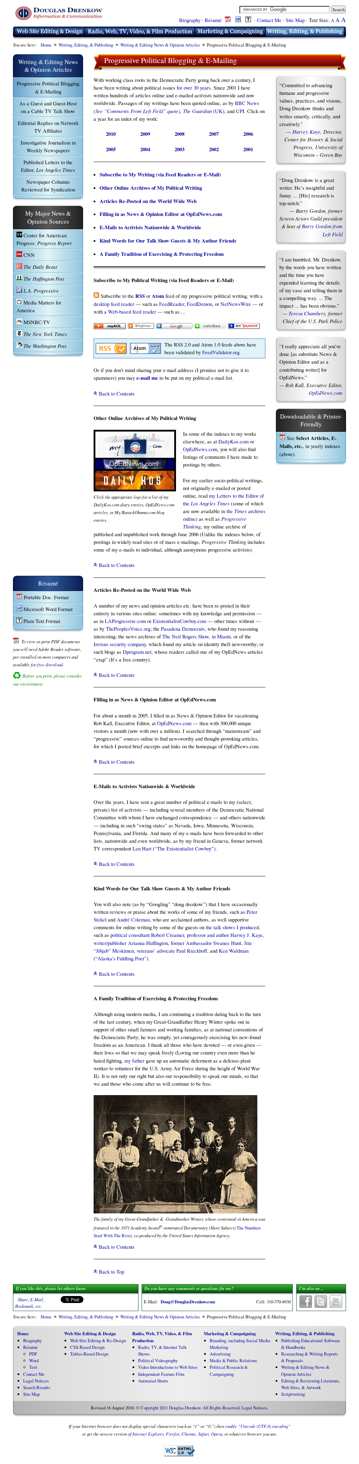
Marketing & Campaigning (230, 1333)
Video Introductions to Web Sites (167, 1367)
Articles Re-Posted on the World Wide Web (148, 201)
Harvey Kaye (306, 131)
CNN (28, 254)
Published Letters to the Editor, (48, 166)
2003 (179, 149)
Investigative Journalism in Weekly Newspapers (48, 146)
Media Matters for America (38, 306)
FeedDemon (199, 303)
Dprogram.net (137, 651)
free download (50, 664)
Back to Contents (117, 393)
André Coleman (133, 919)
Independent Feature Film (161, 1374)
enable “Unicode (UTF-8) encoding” (258, 1426)
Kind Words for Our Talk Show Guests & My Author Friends (168, 240)
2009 (145, 134)
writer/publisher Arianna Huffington (131, 942)
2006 (248, 134)
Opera (216, 1434)
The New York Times (44, 333)
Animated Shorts (153, 1381)
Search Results (36, 1387)
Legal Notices (36, 1381)
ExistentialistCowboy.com (179, 620)
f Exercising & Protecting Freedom (184, 254)
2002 (214, 149)
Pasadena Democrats (183, 628)
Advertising (220, 1354)
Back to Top (111, 1271)
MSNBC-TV (36, 321)
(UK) (218, 110)
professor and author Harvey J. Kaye (225, 934)
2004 (145, 149)
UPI (240, 110)
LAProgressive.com (125, 620)
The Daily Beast (39, 266)
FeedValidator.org (220, 352)
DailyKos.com (233, 441)
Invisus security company (120, 643)
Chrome (189, 1434)
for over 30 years (194, 87)
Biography (190, 19)
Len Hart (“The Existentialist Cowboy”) (174, 848)
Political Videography (158, 1360)
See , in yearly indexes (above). (309, 445)
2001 (248, 149)
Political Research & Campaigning (229, 1370)
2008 (179, 134)
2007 (214, 134)
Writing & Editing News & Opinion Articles (160, 45)
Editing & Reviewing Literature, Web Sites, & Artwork (310, 1384)
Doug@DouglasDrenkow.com (188, 1301)
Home (46, 45)
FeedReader (171, 303)
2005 (111, 149)
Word (34, 1360)
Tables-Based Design (89, 1354)
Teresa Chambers (307, 313)
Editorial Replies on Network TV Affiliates (48, 126)
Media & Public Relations (233, 1360)
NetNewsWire (236, 303)
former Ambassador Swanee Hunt (206, 942)
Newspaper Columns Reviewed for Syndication (48, 185)
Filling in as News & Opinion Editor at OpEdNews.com (161, 214)
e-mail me (147, 377)
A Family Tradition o (122, 254)
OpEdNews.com (200, 449)
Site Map (295, 19)
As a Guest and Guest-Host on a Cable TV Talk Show (48, 107)
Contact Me (269, 19)
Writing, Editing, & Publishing (86, 45)
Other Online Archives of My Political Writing (151, 187)
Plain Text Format (41, 620)
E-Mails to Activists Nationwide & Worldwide (150, 227)
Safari (203, 1434)
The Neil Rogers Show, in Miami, (197, 636)
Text (33, 1367)
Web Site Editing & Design (90, 1333)
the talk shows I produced (232, 927)
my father (134, 1060)
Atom (158, 296)
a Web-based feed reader (130, 311)
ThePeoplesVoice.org (128, 628)
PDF (33, 1354)
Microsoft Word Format (47, 608)
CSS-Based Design (87, 1347)
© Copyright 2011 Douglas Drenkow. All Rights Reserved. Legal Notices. (202, 1408)
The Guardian (197, 110)
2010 (111, 134)
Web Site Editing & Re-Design (98, 1340)
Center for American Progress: (44, 239)
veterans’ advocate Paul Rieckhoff (172, 950)
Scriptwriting (293, 1394)
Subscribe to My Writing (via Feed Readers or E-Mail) (160, 174)
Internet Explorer (148, 1434)
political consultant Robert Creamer (147, 934)
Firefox (173, 1434)
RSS (140, 296)
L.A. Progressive (40, 290)
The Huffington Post (43, 278)
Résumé (213, 19)
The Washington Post (44, 345)
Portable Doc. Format (45, 597)
